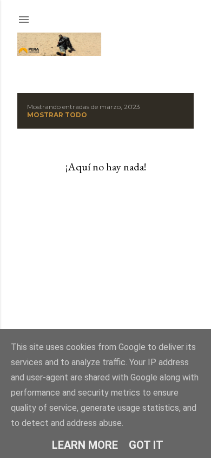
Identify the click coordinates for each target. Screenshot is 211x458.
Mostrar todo (57, 115)
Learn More (85, 444)
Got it (146, 444)
